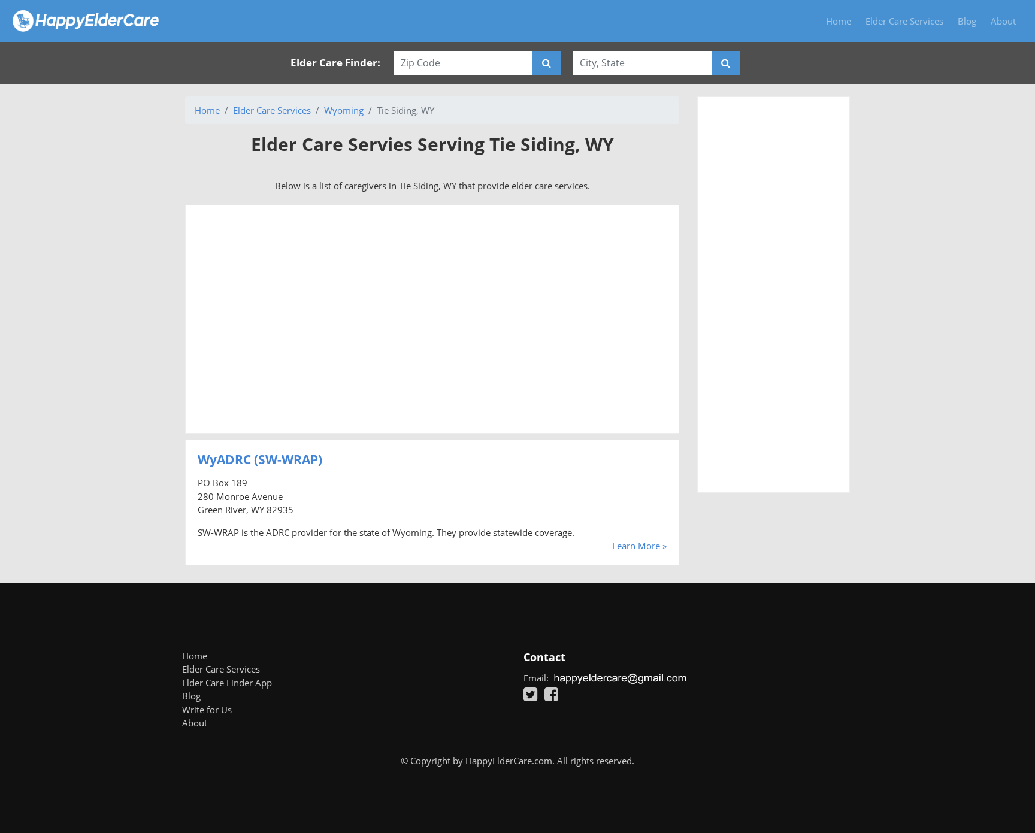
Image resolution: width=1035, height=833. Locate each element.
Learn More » (639, 546)
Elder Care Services (904, 21)
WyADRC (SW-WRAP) (260, 459)
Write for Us (207, 710)
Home (838, 21)
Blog (967, 21)
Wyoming (344, 110)
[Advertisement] (432, 319)
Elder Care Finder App (227, 683)
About (1003, 21)
